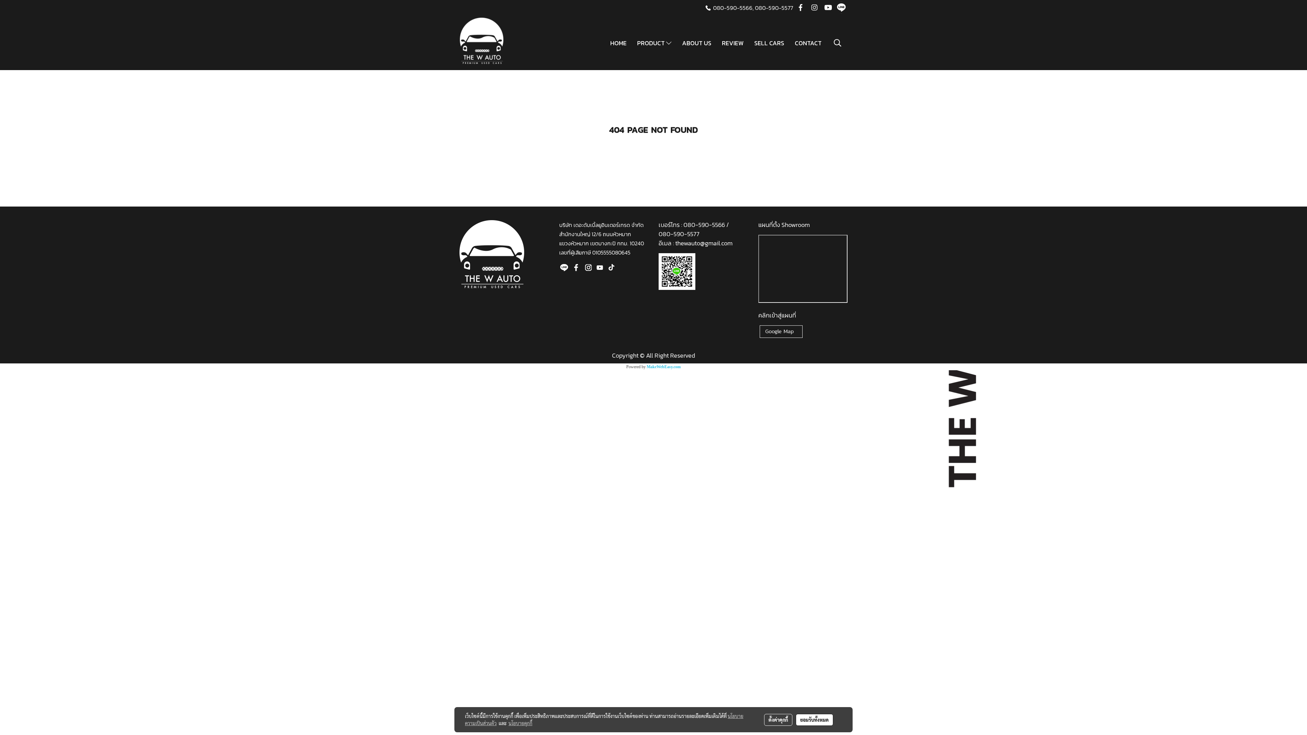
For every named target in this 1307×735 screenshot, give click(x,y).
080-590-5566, (733, 7)
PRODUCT (651, 43)
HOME (618, 43)
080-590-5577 (774, 7)
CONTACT (808, 43)
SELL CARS (769, 43)
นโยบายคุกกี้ (520, 723)
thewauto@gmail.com (703, 243)
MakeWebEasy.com (664, 366)
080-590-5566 (704, 224)
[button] (837, 42)
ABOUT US (696, 43)
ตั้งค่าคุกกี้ (778, 720)
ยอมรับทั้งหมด (814, 720)
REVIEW (733, 43)
